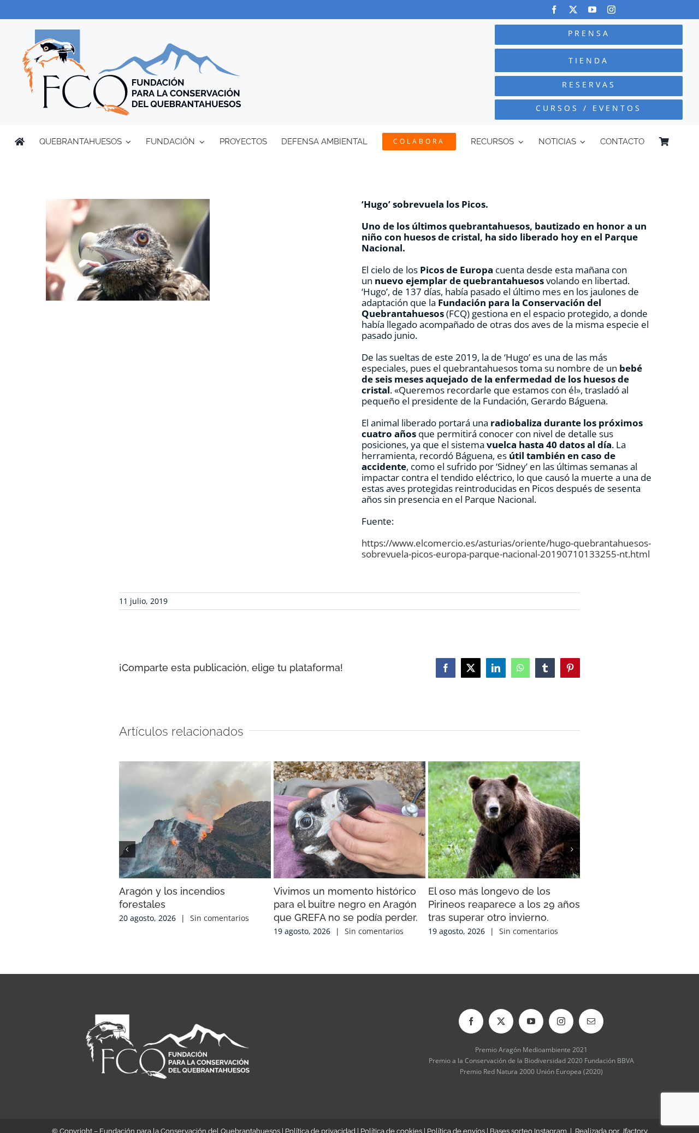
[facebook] (554, 9)
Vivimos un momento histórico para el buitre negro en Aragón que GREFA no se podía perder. (346, 904)
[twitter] (573, 9)
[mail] (591, 1021)
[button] (127, 849)
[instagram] (611, 9)
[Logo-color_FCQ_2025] (131, 34)
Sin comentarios (219, 918)
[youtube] (592, 9)
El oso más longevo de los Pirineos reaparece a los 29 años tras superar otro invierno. (504, 904)
